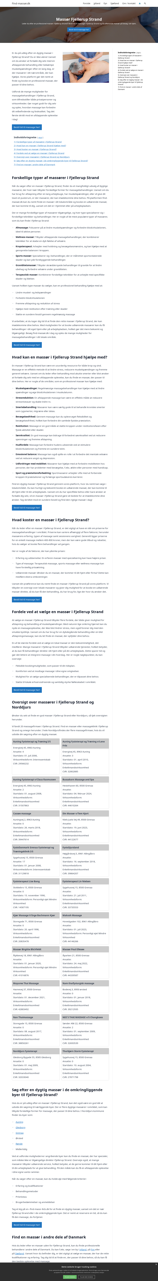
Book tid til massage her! (79, 29)
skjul (40, 137)
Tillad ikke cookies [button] (86, 1277)
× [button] (156, 1264)
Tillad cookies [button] (70, 1277)
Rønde (19, 1143)
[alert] (79, 1272)
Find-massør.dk (21, 3)
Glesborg (20, 1127)
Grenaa (20, 1132)
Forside (86, 3)
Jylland (97, 3)
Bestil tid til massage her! (27, 127)
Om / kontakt (129, 3)
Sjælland (114, 3)
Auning (19, 1121)
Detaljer (101, 1272)
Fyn (105, 3)
